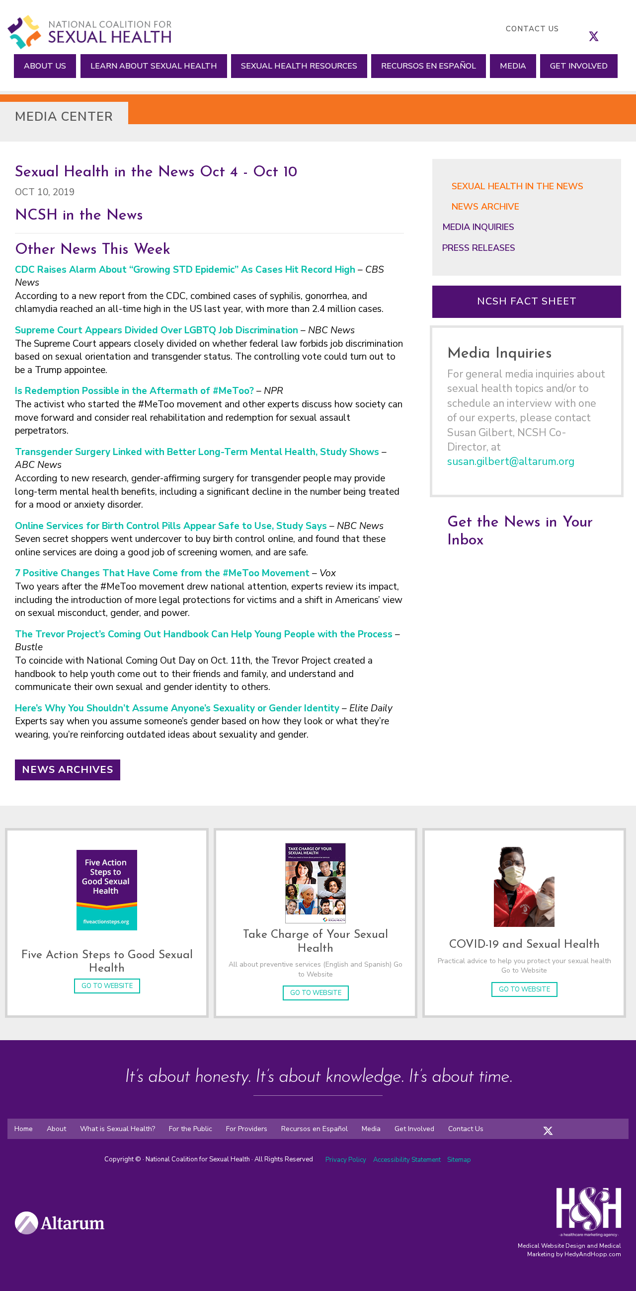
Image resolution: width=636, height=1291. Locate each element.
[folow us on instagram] (558, 1124)
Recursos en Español (428, 66)
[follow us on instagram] (604, 29)
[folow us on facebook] (538, 1124)
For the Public (190, 1129)
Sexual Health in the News (517, 186)
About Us (45, 66)
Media (513, 66)
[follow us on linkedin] (614, 29)
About (56, 1129)
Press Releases (478, 248)
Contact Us (532, 29)
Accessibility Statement (407, 1159)
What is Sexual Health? (117, 1129)
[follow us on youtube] (624, 29)
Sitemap (459, 1159)
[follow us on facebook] (584, 29)
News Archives (67, 769)
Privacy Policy (345, 1159)
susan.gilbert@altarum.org (510, 461)
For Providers (246, 1129)
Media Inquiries (478, 227)
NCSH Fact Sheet (527, 301)
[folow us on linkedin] (568, 1124)
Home (23, 1129)
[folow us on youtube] (578, 1124)
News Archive (485, 207)
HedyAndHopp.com (592, 1254)
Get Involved (579, 66)
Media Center (64, 116)
